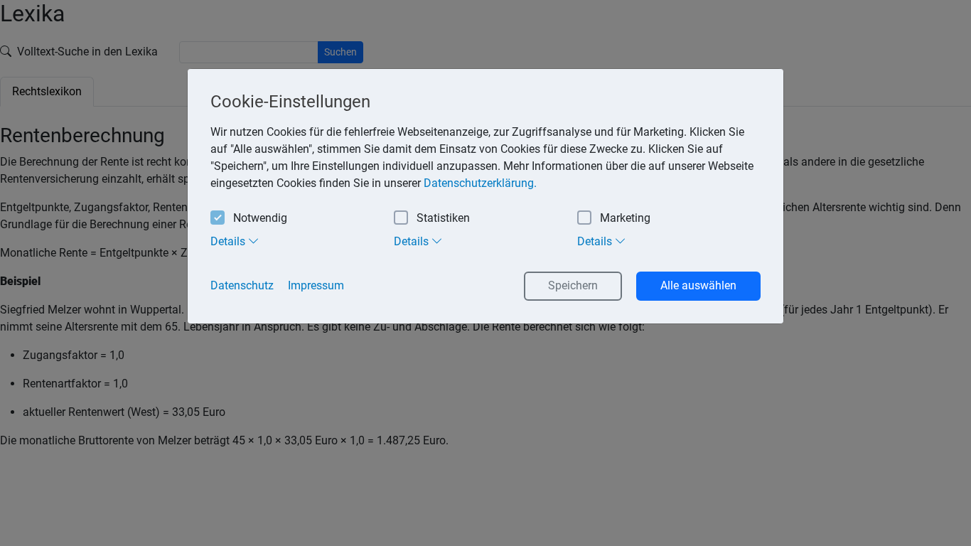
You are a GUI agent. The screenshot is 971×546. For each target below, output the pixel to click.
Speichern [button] (573, 285)
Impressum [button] (316, 285)
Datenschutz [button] (242, 285)
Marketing (625, 218)
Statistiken (443, 218)
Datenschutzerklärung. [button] (480, 183)
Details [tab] (229, 241)
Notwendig (260, 218)
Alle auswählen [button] (698, 285)
